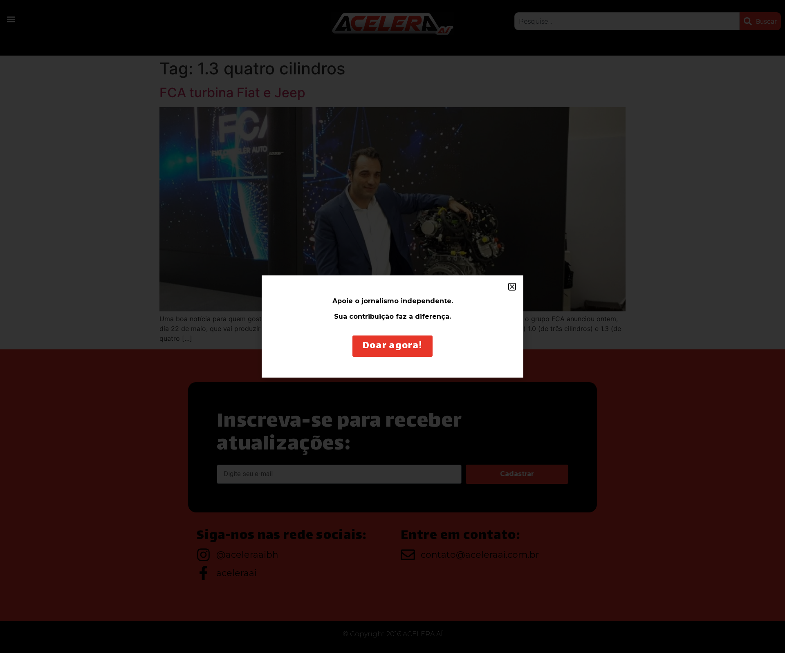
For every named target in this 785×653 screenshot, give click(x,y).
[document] (392, 326)
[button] (512, 287)
